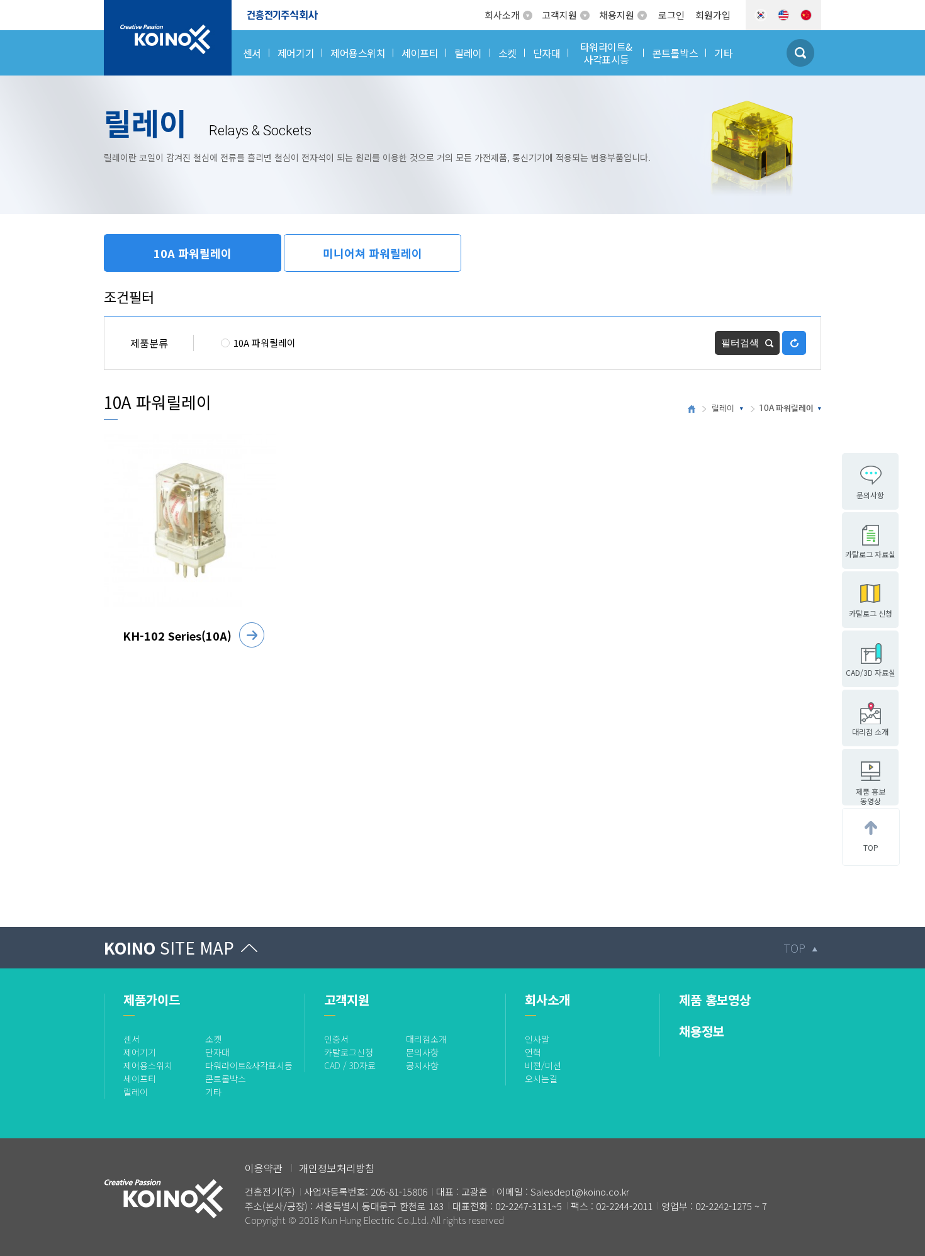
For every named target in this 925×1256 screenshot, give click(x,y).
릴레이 (723, 409)
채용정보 (701, 1031)
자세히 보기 (251, 635)
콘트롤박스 (225, 1078)
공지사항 (422, 1065)
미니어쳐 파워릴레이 (372, 253)
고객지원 (559, 14)
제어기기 (139, 1052)
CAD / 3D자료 (350, 1065)
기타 (213, 1091)
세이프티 (139, 1078)
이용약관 (264, 1167)
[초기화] (794, 343)
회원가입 (713, 14)
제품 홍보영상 (715, 999)
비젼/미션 (543, 1065)
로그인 (671, 14)
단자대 (217, 1052)
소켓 (213, 1039)
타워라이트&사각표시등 (249, 1065)
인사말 (537, 1039)
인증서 (336, 1039)
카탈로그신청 (348, 1052)
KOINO (169, 947)
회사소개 (502, 14)
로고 (113, 7)
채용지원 (616, 14)
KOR (760, 15)
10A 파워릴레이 (193, 253)
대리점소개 (426, 1039)
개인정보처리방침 (336, 1167)
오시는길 (541, 1078)
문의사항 (422, 1052)
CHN (806, 15)
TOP (794, 947)
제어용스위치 (147, 1065)
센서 (131, 1039)
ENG (783, 15)
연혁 (533, 1052)
